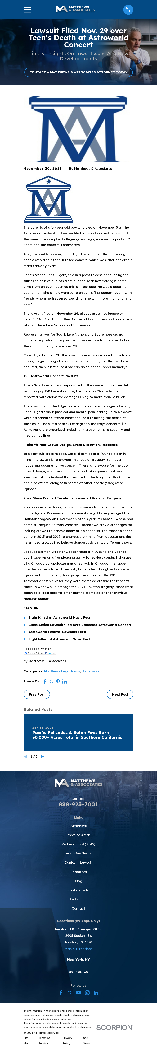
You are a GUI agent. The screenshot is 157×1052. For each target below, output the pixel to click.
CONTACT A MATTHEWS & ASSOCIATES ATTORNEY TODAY (78, 72)
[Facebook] (61, 992)
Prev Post (37, 694)
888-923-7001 (78, 804)
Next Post (120, 694)
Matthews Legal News (62, 671)
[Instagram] (87, 992)
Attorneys (78, 826)
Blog (78, 881)
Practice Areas (78, 835)
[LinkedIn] (96, 992)
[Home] (75, 10)
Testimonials (78, 890)
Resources (78, 872)
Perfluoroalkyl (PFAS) (78, 844)
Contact (78, 908)
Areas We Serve (78, 853)
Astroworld (91, 671)
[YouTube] (78, 992)
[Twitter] (69, 992)
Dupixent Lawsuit (78, 862)
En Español (78, 899)
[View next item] (42, 756)
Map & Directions (78, 949)
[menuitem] (29, 1040)
